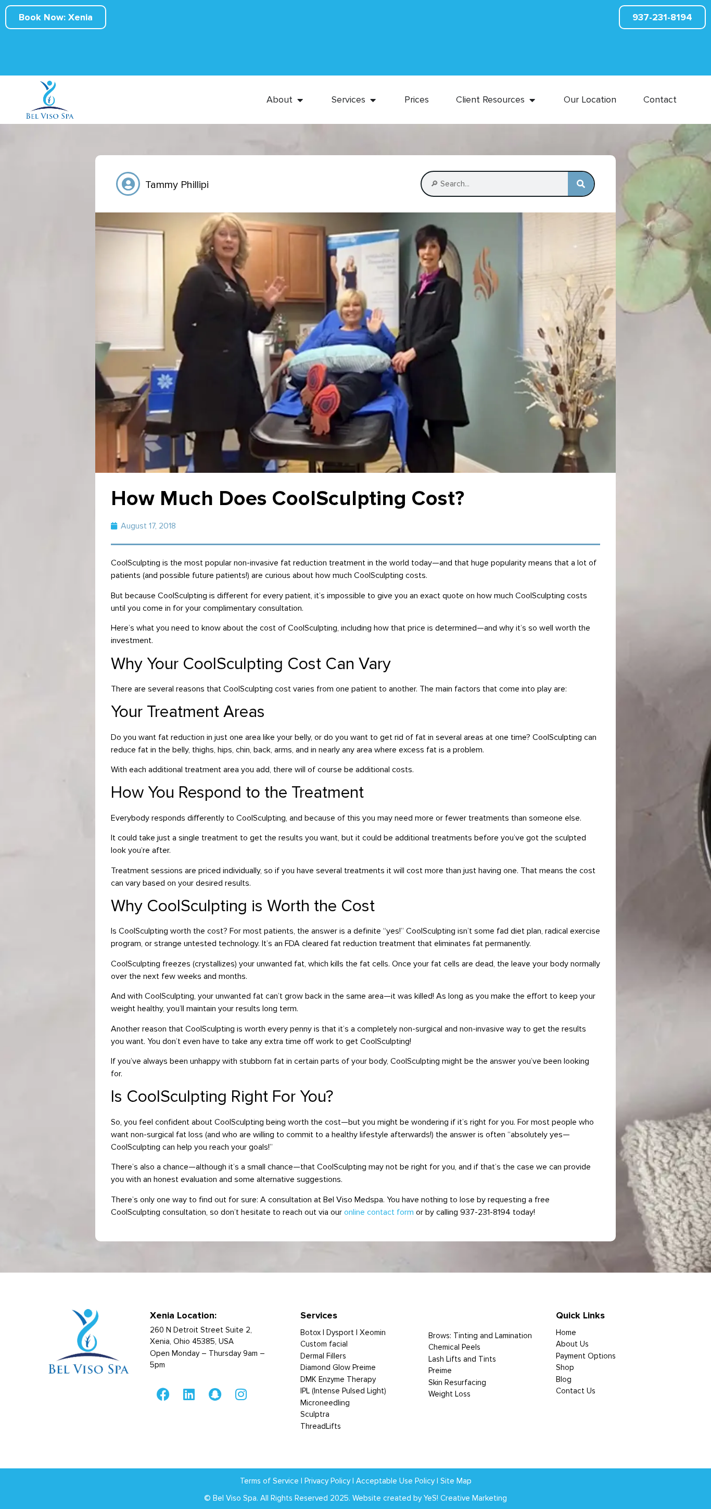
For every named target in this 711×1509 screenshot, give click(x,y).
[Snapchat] (215, 1394)
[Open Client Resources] (532, 100)
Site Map (456, 1481)
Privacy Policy (327, 1481)
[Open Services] (372, 100)
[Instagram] (241, 1394)
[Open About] (299, 100)
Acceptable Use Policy (395, 1481)
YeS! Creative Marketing (465, 1498)
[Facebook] (163, 1394)
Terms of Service (269, 1481)
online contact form (379, 1212)
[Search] (581, 184)
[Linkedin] (189, 1394)
